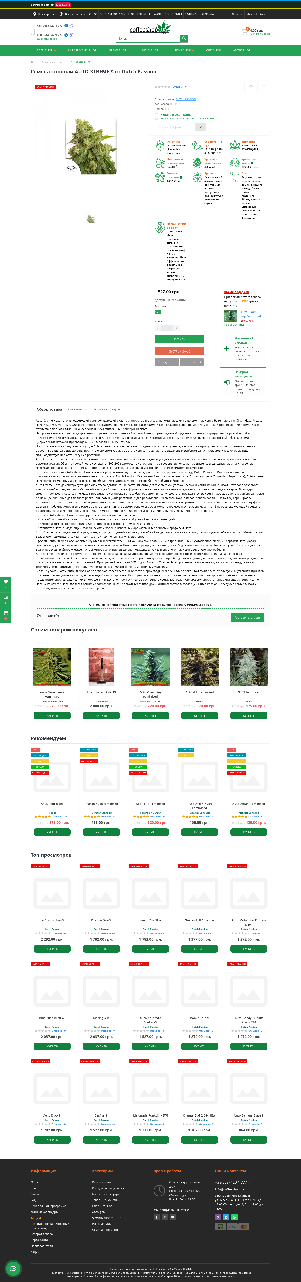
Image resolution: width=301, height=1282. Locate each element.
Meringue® (101, 1018)
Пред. (163, 362)
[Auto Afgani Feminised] (248, 777)
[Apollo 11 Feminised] (150, 777)
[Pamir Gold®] (199, 991)
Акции (36, 1218)
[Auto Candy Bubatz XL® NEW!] (248, 991)
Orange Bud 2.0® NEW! (199, 1115)
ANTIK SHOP (242, 50)
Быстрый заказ (180, 351)
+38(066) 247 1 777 (50, 35)
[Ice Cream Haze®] (52, 893)
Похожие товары (106, 409)
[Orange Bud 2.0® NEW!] (199, 1088)
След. (195, 362)
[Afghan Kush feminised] (101, 777)
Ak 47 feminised (248, 692)
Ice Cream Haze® (52, 920)
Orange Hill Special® (200, 920)
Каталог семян (102, 1182)
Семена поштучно (105, 1230)
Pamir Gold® (199, 1018)
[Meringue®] (101, 991)
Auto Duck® (52, 1115)
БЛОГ (131, 14)
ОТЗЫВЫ (176, 14)
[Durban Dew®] (101, 893)
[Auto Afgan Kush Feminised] (199, 777)
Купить (179, 339)
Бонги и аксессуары (106, 1194)
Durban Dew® (101, 920)
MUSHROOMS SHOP (82, 50)
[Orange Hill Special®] (199, 893)
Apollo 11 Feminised (150, 804)
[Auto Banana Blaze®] (248, 1088)
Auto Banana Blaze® (249, 1115)
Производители (42, 1246)
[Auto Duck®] (52, 1088)
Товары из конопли (105, 1200)
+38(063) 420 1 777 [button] (231, 1182)
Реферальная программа (48, 1206)
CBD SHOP (213, 50)
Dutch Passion (186, 99)
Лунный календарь (44, 1212)
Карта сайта (39, 1240)
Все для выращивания (108, 1188)
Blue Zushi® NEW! (52, 1018)
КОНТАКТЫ (143, 14)
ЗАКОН (157, 14)
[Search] (184, 39)
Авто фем (98, 1212)
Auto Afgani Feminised (248, 804)
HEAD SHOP (150, 50)
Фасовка (160, 306)
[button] (44, 14)
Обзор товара (49, 409)
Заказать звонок (47, 38)
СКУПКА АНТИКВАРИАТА (199, 14)
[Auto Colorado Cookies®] (150, 991)
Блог (34, 1188)
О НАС (93, 14)
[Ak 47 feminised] (52, 777)
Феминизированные (106, 1218)
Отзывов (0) (77, 409)
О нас (35, 1182)
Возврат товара (42, 1234)
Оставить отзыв (247, 617)
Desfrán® (101, 1115)
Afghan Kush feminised (101, 804)
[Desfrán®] (101, 1088)
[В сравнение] (263, 87)
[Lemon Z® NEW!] (150, 893)
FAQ (166, 14)
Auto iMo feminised (199, 692)
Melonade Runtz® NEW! (150, 1115)
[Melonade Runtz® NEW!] (150, 1088)
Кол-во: (160, 321)
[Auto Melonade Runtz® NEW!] (248, 893)
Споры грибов (102, 1206)
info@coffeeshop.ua (229, 1189)
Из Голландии (102, 1224)
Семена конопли (52, 62)
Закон (35, 1194)
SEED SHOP (45, 50)
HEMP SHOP (182, 50)
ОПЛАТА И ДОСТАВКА (112, 14)
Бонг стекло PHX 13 (101, 692)
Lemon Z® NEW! (150, 920)
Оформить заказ (260, 33)
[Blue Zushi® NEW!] (52, 991)
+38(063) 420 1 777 (50, 25)
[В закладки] (250, 87)
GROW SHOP (118, 50)
